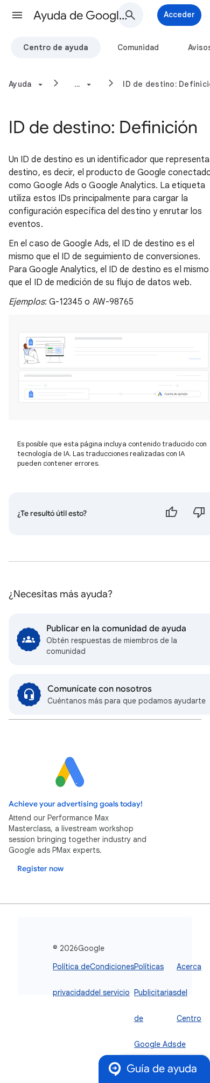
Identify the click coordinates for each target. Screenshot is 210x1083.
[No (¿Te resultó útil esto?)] (199, 514)
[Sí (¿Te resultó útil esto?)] (171, 514)
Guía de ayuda (162, 1068)
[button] (17, 15)
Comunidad (138, 47)
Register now (40, 868)
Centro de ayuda (55, 47)
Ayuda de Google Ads (81, 15)
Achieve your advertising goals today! (76, 804)
